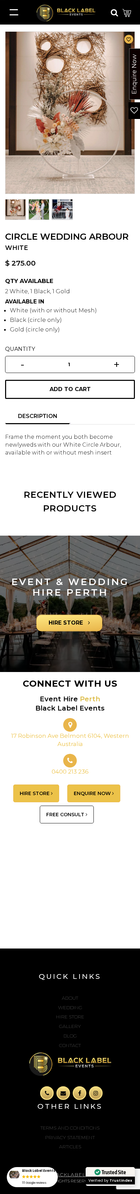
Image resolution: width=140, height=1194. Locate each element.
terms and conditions (70, 1128)
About (70, 998)
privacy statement (70, 1137)
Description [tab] (37, 416)
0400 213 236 (70, 771)
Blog (70, 1036)
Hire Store (70, 1017)
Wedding (70, 1007)
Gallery (70, 1026)
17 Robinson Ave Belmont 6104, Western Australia (70, 739)
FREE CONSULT (66, 814)
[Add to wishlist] (128, 39)
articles (70, 1147)
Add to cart (70, 389)
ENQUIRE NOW (93, 793)
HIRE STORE (67, 623)
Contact (70, 1045)
